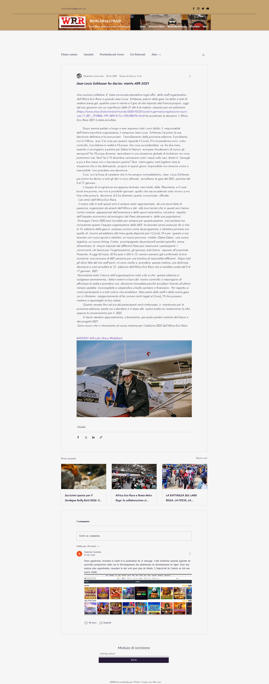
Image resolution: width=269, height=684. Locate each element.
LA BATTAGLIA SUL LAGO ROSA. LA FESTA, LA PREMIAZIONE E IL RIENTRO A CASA (184, 498)
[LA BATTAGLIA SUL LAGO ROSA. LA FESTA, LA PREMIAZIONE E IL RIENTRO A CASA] (184, 476)
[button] (203, 54)
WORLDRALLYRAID (105, 21)
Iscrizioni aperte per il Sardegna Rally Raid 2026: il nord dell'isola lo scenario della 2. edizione (82, 498)
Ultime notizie (69, 54)
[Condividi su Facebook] (78, 437)
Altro (154, 54)
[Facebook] (193, 8)
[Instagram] (198, 8)
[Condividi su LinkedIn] (93, 437)
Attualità (88, 54)
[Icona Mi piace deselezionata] (86, 623)
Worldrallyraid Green (112, 54)
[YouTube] (207, 8)
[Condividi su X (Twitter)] (85, 437)
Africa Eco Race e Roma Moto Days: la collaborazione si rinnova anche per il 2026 (134, 498)
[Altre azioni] (190, 76)
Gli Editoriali (137, 54)
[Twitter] (203, 8)
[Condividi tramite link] (100, 437)
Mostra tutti (201, 458)
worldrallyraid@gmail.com (73, 8)
